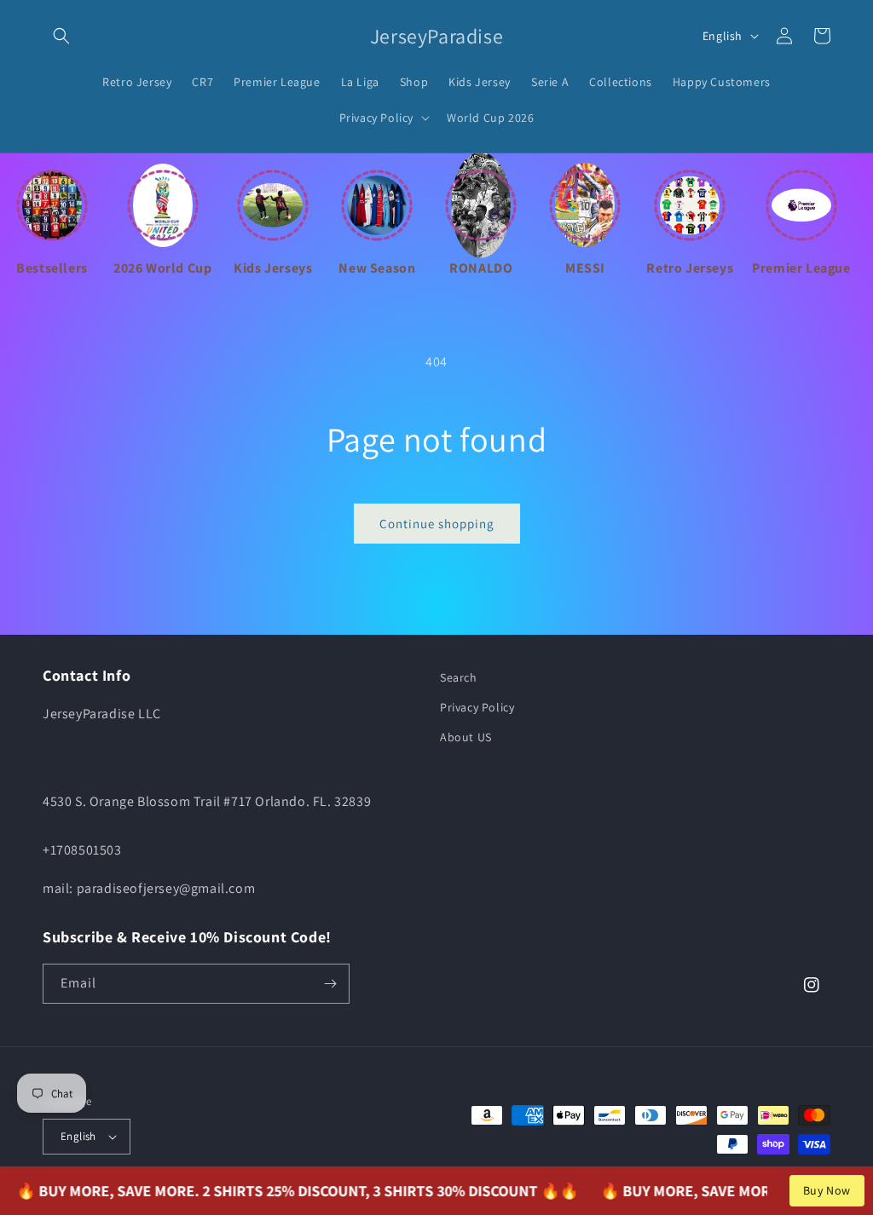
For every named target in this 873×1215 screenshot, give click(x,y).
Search (458, 677)
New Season (376, 268)
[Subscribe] (330, 984)
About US (466, 737)
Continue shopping (436, 523)
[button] (61, 36)
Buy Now (827, 1190)
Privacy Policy (477, 707)
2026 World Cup (162, 268)
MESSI (585, 268)
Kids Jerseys (273, 268)
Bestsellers (52, 268)
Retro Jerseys (689, 268)
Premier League (801, 268)
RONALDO (480, 268)
